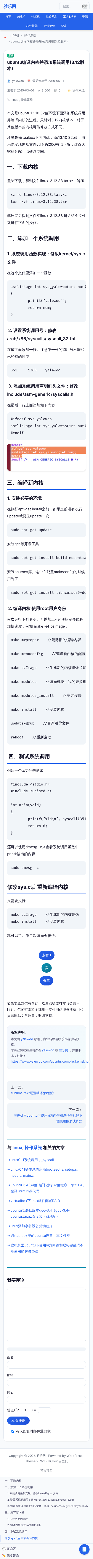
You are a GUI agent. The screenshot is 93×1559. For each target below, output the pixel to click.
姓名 (10, 1357)
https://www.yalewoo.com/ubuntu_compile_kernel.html (51, 1061)
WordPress (75, 1455)
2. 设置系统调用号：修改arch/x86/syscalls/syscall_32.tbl (40, 1499)
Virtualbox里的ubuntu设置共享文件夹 (40, 1235)
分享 (46, 980)
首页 (8, 16)
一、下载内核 (13, 1480)
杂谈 (64, 25)
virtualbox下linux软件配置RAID (35, 1200)
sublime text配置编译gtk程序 (32, 1093)
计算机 (35, 16)
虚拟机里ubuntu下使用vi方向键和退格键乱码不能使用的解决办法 (48, 1118)
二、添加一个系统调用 (19, 1487)
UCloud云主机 (58, 1461)
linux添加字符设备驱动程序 (32, 1226)
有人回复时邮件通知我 (33, 1431)
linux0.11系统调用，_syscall (32, 1160)
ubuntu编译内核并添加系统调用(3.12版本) (45, 65)
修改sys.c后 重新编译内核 (21, 1538)
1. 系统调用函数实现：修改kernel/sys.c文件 (32, 1493)
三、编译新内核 (14, 1512)
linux (15, 100)
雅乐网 (9, 6)
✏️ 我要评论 (10, 1555)
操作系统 (30, 35)
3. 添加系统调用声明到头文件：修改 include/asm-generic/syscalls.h (47, 1506)
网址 (10, 1392)
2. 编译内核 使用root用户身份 (24, 1525)
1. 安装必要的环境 (17, 1518)
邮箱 (10, 1375)
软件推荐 (32, 25)
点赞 (46, 955)
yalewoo (18, 81)
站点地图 (46, 1470)
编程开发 (51, 16)
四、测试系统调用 (16, 1531)
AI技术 (21, 16)
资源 (85, 16)
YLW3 (40, 1461)
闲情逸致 (49, 25)
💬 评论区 (9, 1549)
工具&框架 (69, 16)
